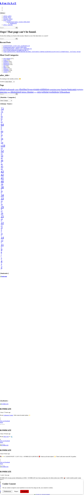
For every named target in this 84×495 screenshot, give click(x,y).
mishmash (5, 69)
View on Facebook (5, 421)
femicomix (72, 89)
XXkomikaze (64, 92)
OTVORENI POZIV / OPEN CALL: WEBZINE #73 (17, 48)
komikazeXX (13, 23)
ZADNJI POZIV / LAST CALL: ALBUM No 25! (16, 46)
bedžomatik (10, 89)
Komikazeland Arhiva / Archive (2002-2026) (18, 22)
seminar (35, 92)
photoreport (6, 64)
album (4, 67)
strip (4, 66)
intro (8, 92)
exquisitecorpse (55, 89)
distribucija (6, 63)
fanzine (64, 89)
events (5, 60)
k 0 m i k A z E (8, 3)
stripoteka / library (8, 19)
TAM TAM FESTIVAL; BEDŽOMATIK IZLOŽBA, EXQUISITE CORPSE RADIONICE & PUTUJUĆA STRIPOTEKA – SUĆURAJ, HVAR (42, 51)
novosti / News (7, 17)
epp (31, 89)
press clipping (6, 58)
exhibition (5, 61)
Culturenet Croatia (8, 415)
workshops (6, 70)
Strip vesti (6, 436)
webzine (5, 72)
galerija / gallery (7, 16)
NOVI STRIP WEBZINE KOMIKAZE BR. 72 (15, 50)
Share (1, 422)
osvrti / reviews (7, 20)
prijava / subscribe (8, 25)
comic (17, 89)
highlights (80, 89)
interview (3, 92)
